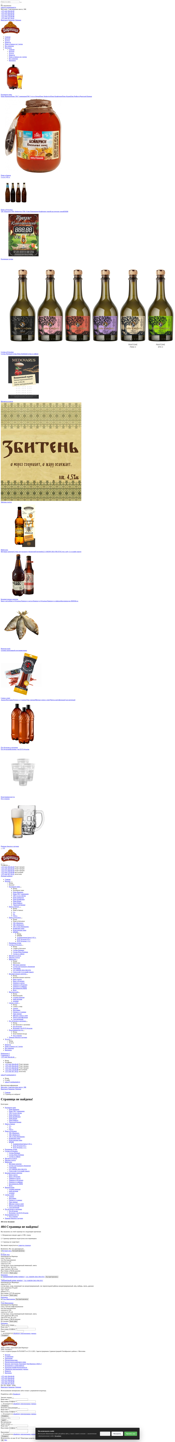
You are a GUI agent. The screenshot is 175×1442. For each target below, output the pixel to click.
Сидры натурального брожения (24, 551)
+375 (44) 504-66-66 (7, 867)
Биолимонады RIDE (68, 601)
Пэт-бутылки (5, 749)
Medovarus (4, 550)
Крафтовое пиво (44, 211)
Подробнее (58, 1436)
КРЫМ (65, 211)
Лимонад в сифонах (54, 601)
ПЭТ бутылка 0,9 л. (23, 939)
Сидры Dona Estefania (19, 354)
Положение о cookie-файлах (14, 1365)
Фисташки (9, 700)
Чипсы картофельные (57, 700)
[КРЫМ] (18, 932)
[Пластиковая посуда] (23, 1030)
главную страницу (24, 1245)
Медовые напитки (7, 551)
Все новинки (9, 46)
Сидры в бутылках (7, 352)
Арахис (3, 700)
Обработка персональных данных (16, 1369)
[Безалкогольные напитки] (27, 974)
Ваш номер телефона (9, 1329)
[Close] (9, 865)
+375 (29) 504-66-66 (7, 869)
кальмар (24, 650)
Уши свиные (30, 700)
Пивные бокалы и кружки (10, 846)
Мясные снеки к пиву (42, 700)
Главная (7, 37)
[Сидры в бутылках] (22, 945)
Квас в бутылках (15, 601)
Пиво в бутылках (7, 210)
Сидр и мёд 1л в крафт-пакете (71, 551)
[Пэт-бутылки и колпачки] (27, 1021)
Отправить (5, 1335)
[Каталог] (11, 881)
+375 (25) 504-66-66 (7, 870)
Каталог (7, 39)
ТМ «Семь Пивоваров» (31, 211)
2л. (4, 177)
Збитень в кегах (6, 502)
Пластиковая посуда (8, 797)
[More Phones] (15, 1057)
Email (3, 1331)
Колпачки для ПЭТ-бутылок (19, 749)
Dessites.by (16, 1394)
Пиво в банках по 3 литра (14, 44)
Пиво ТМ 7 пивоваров (19, 96)
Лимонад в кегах (27, 601)
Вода (76, 601)
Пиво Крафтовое (56, 96)
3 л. (2, 177)
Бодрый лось (5, 1254)
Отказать (105, 1434)
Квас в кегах (5, 601)
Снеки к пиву (5, 698)
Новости (8, 42)
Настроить (117, 1434)
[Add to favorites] (1, 1253)
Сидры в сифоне (32, 354)
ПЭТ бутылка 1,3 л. (23, 941)
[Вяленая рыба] (19, 992)
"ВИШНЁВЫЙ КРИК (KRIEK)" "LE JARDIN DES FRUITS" (22, 1280)
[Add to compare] (3, 1253)
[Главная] (10, 861)
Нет (5, 1440)
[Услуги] (11, 1039)
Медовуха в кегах (7, 401)
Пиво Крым (66, 96)
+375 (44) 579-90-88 (7, 872)
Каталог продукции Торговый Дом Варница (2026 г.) (23, 1364)
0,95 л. (7, 177)
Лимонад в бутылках (40, 601)
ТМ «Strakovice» (17, 211)
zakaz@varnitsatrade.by (8, 7)
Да (2, 1440)
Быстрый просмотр (18, 1251)
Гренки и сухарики (19, 700)
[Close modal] (15, 1325)
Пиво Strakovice (44, 96)
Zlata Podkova (75, 96)
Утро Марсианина (7, 1303)
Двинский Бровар (86, 96)
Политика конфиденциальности (16, 1367)
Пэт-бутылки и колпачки (9, 747)
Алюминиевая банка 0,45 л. (26, 937)
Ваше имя (5, 1327)
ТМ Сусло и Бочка (33, 96)
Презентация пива (11, 1360)
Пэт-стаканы (5, 799)
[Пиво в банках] (20, 907)
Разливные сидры (7, 259)
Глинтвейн (39, 551)
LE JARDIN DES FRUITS (52, 551)
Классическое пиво (56, 211)
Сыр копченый (70, 700)
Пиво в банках (6, 175)
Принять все (130, 1434)
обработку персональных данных (24, 1333)
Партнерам (8, 1358)
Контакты (8, 48)
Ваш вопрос (5, 1432)
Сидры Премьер (6, 354)
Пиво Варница (6, 96)
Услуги (7, 40)
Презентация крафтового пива (15, 1362)
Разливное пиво (6, 94)
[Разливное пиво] (21, 887)
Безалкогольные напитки (9, 599)
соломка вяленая (6, 650)
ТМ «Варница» (6, 211)
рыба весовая (16, 650)
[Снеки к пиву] (19, 1003)
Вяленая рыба (5, 648)
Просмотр (4, 1275)
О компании (9, 1356)
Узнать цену (13, 1273)
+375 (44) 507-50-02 (7, 874)
